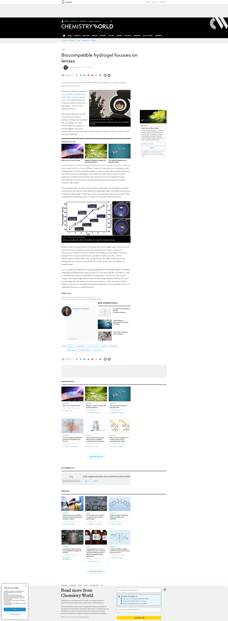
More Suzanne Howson (107, 303)
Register (74, 21)
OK (15, 609)
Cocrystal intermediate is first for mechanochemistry (121, 310)
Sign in (63, 617)
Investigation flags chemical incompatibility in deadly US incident (72, 550)
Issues (86, 585)
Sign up (152, 148)
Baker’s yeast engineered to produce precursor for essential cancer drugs (119, 439)
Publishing (148, 2)
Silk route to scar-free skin (70, 160)
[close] (130, 71)
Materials (113, 346)
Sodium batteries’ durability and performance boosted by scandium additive (72, 517)
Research (66, 403)
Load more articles (96, 456)
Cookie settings (14, 614)
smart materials (85, 350)
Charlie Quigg (94, 412)
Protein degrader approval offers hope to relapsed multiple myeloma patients (95, 439)
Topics (80, 585)
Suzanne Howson (75, 67)
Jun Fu (64, 270)
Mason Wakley (94, 561)
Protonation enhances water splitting (120, 333)
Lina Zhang (80, 168)
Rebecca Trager (118, 412)
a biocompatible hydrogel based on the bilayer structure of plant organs (73, 97)
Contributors (94, 585)
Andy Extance (94, 446)
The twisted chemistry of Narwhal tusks (117, 161)
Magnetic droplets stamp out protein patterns (95, 161)
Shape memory (72, 350)
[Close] (26, 586)
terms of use (147, 152)
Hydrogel (104, 346)
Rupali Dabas (117, 524)
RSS (102, 585)
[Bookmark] (109, 75)
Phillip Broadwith (67, 558)
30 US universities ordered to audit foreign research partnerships (95, 517)
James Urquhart (71, 446)
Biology (70, 346)
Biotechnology (93, 346)
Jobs (78, 40)
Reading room (86, 40)
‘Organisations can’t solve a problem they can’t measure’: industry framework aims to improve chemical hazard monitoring (96, 552)
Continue (137, 618)
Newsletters (72, 40)
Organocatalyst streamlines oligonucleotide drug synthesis (119, 517)
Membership (163, 2)
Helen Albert (70, 524)
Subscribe (82, 21)
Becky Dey (69, 411)
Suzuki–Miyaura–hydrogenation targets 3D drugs (120, 322)
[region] (14, 601)
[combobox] (100, 21)
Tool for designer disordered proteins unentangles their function (72, 439)
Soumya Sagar (117, 446)
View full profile (72, 339)
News (63, 49)
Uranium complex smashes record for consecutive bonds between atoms (119, 550)
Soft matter (98, 350)
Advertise (72, 585)
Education (155, 2)
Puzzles (93, 40)
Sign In (66, 21)
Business (89, 435)
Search (111, 21)
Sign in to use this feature (122, 71)
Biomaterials (80, 346)
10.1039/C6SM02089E (93, 299)
